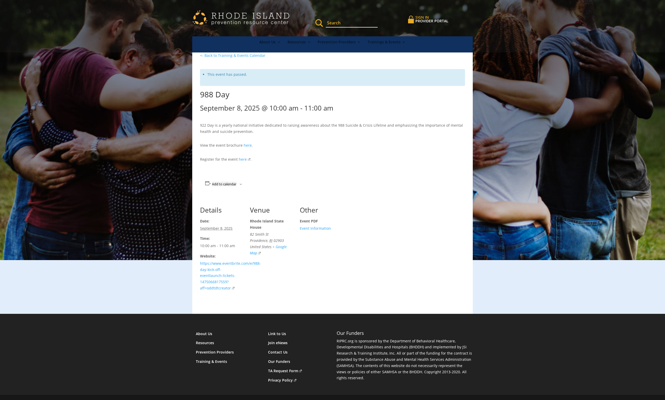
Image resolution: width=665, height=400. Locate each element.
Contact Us (278, 352)
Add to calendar (224, 184)
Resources (297, 42)
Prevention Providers (337, 42)
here (248, 145)
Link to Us (277, 333)
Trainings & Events (384, 42)
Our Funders (279, 361)
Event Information (315, 228)
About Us (267, 42)
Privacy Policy (280, 380)
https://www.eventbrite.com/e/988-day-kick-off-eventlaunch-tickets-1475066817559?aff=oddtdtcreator (230, 275)
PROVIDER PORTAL (431, 19)
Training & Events (211, 361)
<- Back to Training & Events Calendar (232, 55)
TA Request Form (283, 370)
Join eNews (278, 342)
